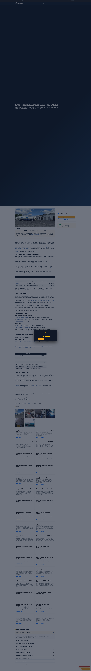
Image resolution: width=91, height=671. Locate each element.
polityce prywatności (46, 336)
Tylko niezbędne (49, 339)
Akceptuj (41, 339)
